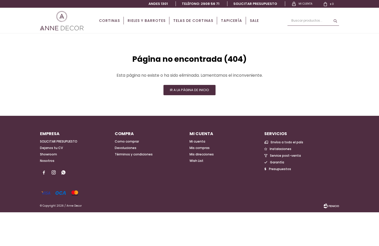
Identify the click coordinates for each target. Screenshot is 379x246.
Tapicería (231, 20)
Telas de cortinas (193, 20)
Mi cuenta (197, 141)
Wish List (196, 161)
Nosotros (47, 161)
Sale (254, 20)
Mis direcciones (202, 154)
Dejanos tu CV (51, 148)
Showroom (48, 154)
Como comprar (127, 141)
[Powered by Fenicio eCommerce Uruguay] (331, 206)
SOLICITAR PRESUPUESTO (58, 141)
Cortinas (109, 20)
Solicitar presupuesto (255, 3)
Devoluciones (125, 148)
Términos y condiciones (134, 154)
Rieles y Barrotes (147, 20)
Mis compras (200, 148)
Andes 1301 (158, 3)
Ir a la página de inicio (189, 89)
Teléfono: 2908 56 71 (200, 3)
